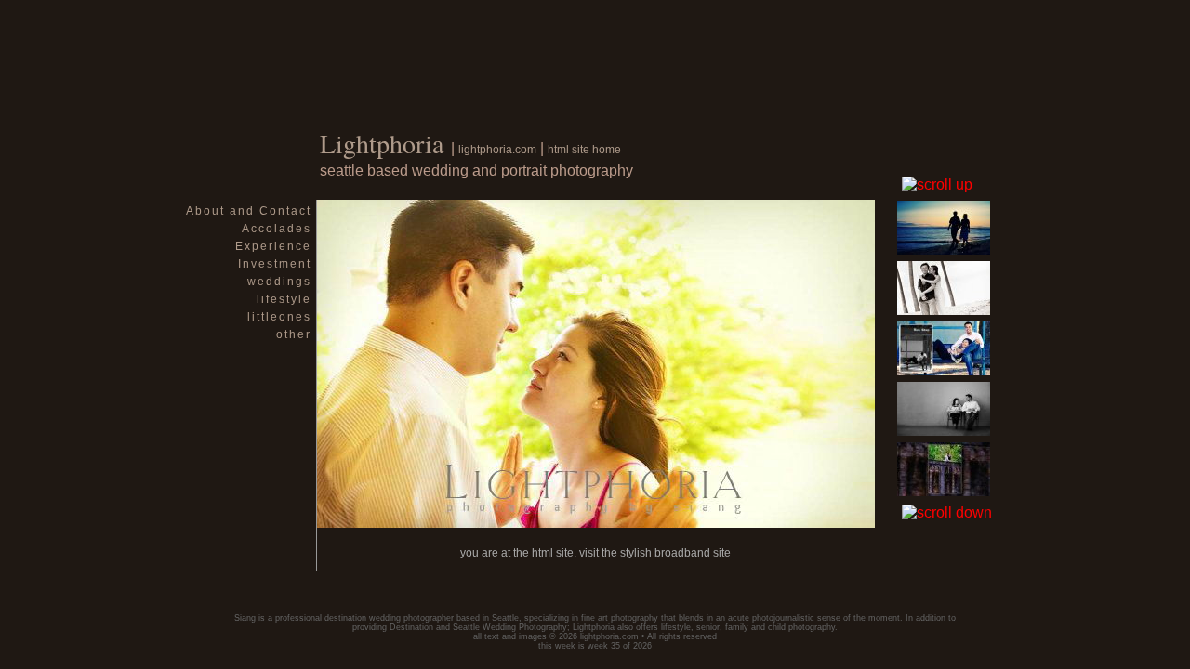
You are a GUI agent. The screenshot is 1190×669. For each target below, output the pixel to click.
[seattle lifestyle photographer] (596, 523)
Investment (274, 263)
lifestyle (284, 299)
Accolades (276, 228)
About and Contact (248, 210)
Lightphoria (381, 143)
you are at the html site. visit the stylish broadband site (595, 552)
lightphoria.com (497, 149)
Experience (273, 246)
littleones (279, 316)
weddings (279, 281)
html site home (584, 149)
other (293, 334)
